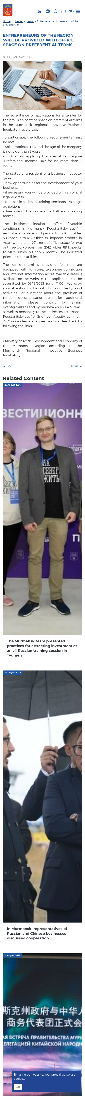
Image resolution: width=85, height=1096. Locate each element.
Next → (76, 366)
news (30, 21)
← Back (9, 366)
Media (19, 21)
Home (6, 21)
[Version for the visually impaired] (64, 11)
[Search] (56, 11)
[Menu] (79, 11)
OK (18, 1087)
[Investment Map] (39, 11)
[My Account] (48, 11)
